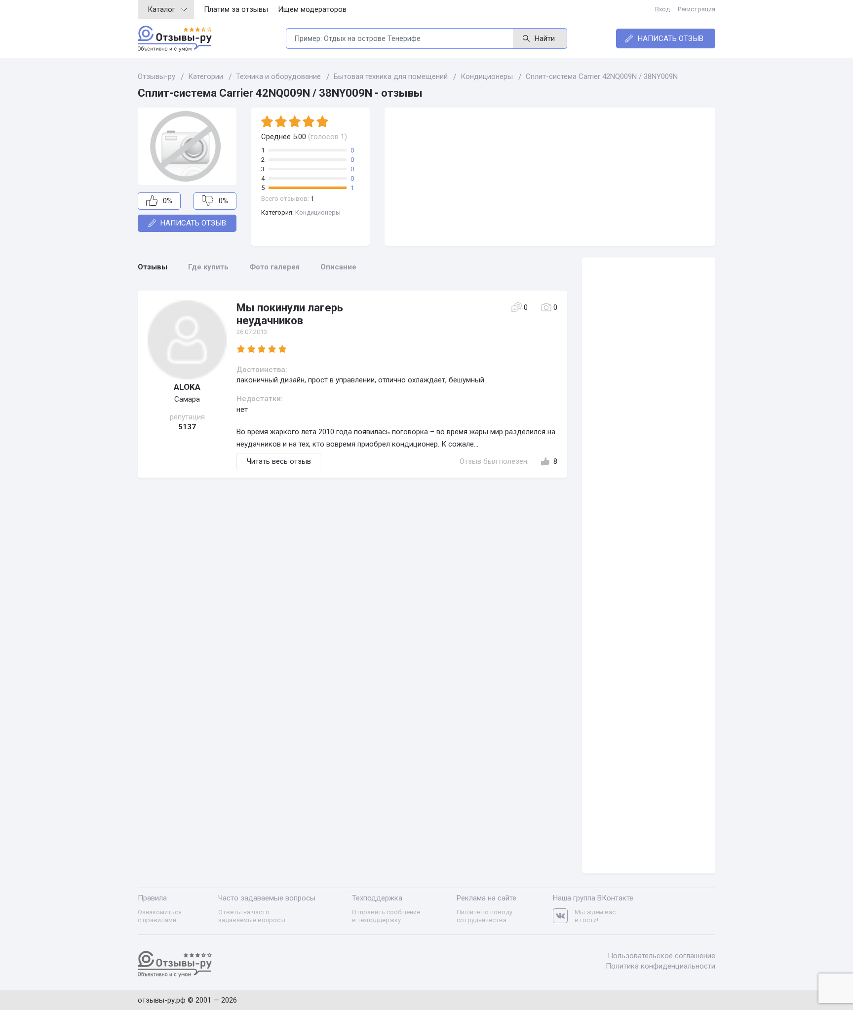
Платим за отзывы (236, 9)
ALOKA (187, 387)
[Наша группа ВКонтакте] (564, 916)
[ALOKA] (187, 339)
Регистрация (696, 9)
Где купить (208, 266)
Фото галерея (274, 266)
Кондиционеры (318, 212)
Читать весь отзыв (279, 461)
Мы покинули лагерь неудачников (289, 314)
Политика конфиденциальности (660, 966)
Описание (338, 266)
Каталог (161, 9)
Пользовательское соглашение (661, 955)
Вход (662, 9)
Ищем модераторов (312, 9)
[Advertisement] (550, 177)
